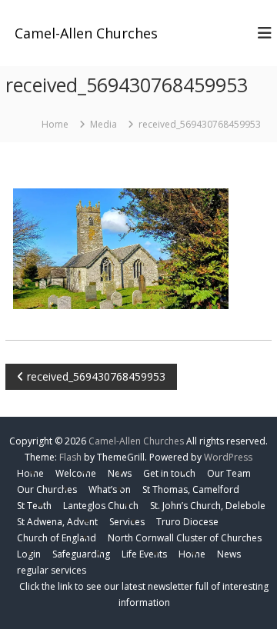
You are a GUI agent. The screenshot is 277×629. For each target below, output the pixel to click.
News (229, 554)
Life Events (144, 554)
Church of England (56, 537)
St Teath (34, 505)
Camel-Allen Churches (86, 33)
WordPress (228, 457)
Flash (70, 457)
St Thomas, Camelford (190, 489)
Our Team (229, 473)
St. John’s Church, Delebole (207, 505)
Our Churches (47, 489)
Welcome (75, 473)
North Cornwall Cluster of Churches (185, 537)
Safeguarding (81, 554)
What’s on (109, 489)
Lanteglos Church (100, 505)
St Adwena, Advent (57, 521)
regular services (51, 570)
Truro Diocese (187, 521)
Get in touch (169, 473)
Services (127, 521)
